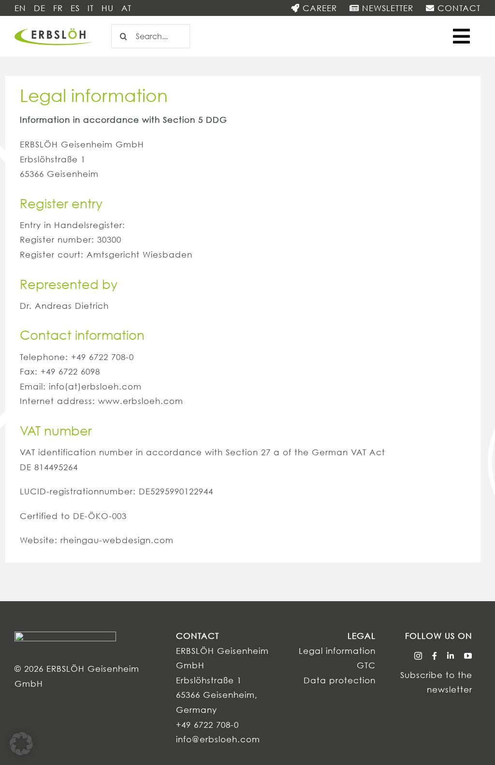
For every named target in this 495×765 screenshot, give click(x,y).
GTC (366, 665)
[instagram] (418, 656)
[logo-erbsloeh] (54, 29)
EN (20, 8)
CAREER (318, 8)
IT (90, 8)
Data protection (340, 680)
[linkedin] (450, 656)
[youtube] (468, 656)
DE (39, 8)
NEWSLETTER (386, 8)
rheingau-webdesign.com (117, 540)
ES (75, 8)
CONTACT (457, 8)
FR (58, 8)
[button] (21, 743)
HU (108, 8)
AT (126, 8)
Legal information (337, 651)
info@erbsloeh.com (218, 739)
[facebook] (434, 656)
